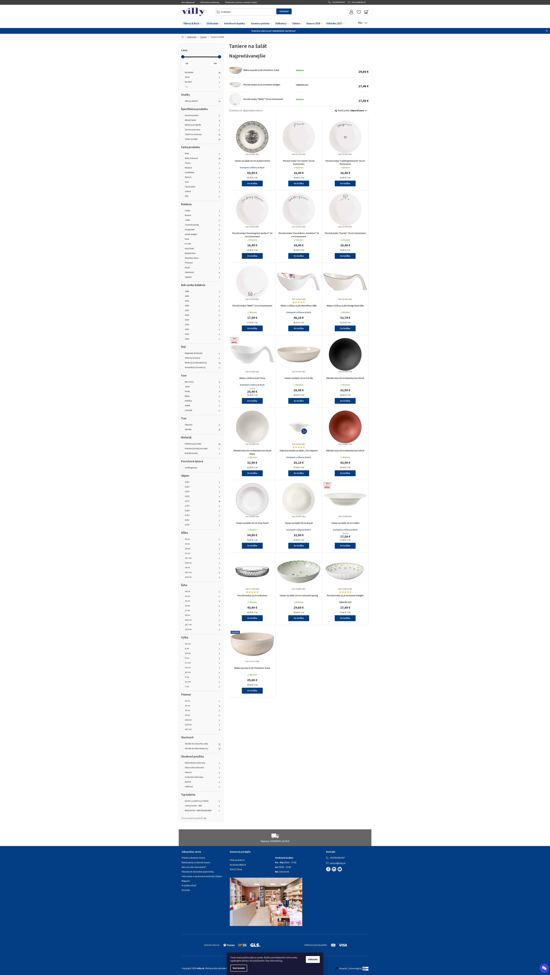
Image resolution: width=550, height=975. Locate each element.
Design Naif (202, 229)
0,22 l (202, 487)
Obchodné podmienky (209, 2)
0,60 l (202, 482)
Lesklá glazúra (202, 467)
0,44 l (202, 510)
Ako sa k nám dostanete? (194, 867)
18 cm (202, 539)
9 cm (202, 658)
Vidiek (202, 405)
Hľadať (284, 11)
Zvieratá (202, 410)
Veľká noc (202, 786)
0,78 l (202, 515)
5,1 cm (202, 682)
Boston (202, 215)
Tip (202, 86)
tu (281, 960)
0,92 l (202, 520)
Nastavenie (239, 968)
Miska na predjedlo (202, 125)
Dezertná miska (202, 115)
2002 (202, 301)
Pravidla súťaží (189, 885)
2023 (202, 329)
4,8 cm (202, 672)
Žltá (202, 196)
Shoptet (343, 968)
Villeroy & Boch (202, 101)
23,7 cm (202, 558)
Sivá (202, 182)
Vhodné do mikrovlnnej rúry (202, 748)
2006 (202, 305)
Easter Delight (202, 234)
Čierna (202, 163)
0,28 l (202, 491)
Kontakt (186, 890)
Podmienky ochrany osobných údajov (241, 2)
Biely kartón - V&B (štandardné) (202, 810)
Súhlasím (313, 959)
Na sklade (202, 72)
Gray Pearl (202, 248)
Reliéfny (202, 401)
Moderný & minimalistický (202, 362)
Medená (202, 168)
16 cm (202, 596)
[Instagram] (334, 869)
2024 (202, 334)
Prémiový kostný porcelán (202, 448)
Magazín (186, 881)
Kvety (202, 391)
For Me (202, 244)
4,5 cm (202, 644)
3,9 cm (202, 653)
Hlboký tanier (202, 120)
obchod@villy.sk (359, 2)
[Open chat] (544, 968)
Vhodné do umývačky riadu (202, 744)
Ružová (202, 177)
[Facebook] (328, 869)
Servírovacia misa (202, 129)
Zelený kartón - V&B (202, 805)
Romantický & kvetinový (202, 367)
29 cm (202, 567)
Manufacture (202, 253)
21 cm (202, 553)
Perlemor (202, 263)
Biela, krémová (202, 158)
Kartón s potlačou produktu (202, 801)
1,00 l (202, 506)
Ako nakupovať (188, 2)
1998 (202, 291)
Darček (202, 782)
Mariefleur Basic (202, 258)
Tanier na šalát (202, 139)
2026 (202, 339)
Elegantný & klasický (202, 353)
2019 (202, 320)
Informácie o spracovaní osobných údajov (202, 876)
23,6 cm (202, 563)
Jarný (202, 386)
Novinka (202, 82)
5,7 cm (202, 663)
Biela (202, 153)
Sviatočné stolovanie (202, 777)
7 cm (202, 686)
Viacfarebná (202, 186)
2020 (202, 324)
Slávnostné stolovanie (202, 767)
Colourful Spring (202, 225)
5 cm (202, 677)
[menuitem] (192, 24)
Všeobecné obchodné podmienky (198, 871)
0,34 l (202, 496)
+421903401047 (338, 2)
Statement (202, 272)
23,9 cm (202, 577)
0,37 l (202, 501)
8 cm (202, 648)
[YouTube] (340, 869)
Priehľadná (202, 172)
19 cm (202, 548)
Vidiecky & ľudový (202, 358)
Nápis (202, 396)
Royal (202, 267)
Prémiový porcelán (202, 444)
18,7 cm (202, 572)
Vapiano (202, 277)
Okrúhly (202, 429)
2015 (202, 310)
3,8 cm (202, 667)
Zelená (202, 191)
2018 (202, 315)
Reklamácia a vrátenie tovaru (196, 862)
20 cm (202, 544)
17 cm (202, 610)
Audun (202, 210)
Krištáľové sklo (202, 453)
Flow (202, 239)
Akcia (202, 77)
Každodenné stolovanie (202, 763)
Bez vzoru (202, 382)
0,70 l (202, 525)
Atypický (202, 424)
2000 (202, 296)
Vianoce (202, 772)
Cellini (202, 220)
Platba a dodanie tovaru (193, 857)
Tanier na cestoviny (202, 134)
